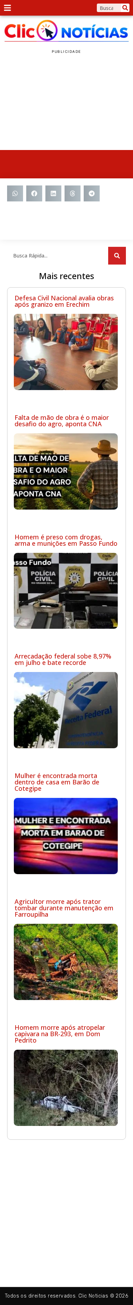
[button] (15, 193)
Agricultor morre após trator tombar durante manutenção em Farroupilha (64, 907)
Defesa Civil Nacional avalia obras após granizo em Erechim (64, 301)
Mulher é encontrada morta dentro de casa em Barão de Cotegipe (57, 782)
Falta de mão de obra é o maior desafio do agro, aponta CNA (62, 420)
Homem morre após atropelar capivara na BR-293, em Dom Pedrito (60, 1033)
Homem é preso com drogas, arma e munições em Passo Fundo (66, 540)
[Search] (125, 8)
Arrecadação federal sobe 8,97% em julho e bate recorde (63, 659)
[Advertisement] (66, 102)
